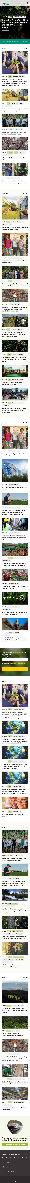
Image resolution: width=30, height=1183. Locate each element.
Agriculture (9, 41)
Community (22, 152)
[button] (15, 1162)
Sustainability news (7, 105)
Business (16, 41)
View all (25, 48)
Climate (27, 41)
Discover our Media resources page (15, 1144)
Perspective (10, 129)
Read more (5, 30)
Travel (22, 41)
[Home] (6, 3)
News (3, 41)
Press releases (19, 933)
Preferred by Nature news (19, 16)
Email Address (7, 657)
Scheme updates (6, 560)
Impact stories (16, 281)
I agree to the (7, 663)
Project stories (19, 129)
